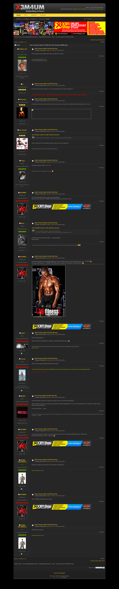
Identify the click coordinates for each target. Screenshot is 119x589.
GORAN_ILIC (23, 49)
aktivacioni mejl (99, 9)
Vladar (23, 333)
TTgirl (23, 160)
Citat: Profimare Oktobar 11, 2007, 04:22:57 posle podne (45, 134)
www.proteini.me (35, 347)
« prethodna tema (94, 39)
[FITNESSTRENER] (21, 489)
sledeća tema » (101, 39)
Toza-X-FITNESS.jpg (37, 316)
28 (25, 42)
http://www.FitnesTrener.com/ (38, 470)
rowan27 (47, 19)
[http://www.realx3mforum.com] (21, 391)
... (24, 42)
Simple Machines (65, 576)
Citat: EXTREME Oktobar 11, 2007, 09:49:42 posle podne (45, 228)
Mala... (23, 223)
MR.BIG (23, 396)
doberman (23, 99)
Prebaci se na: (92, 567)
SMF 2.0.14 (52, 576)
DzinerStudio (63, 577)
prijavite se (76, 9)
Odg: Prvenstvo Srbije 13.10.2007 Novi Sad (46, 48)
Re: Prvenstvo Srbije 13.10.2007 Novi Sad (46, 395)
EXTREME (23, 192)
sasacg (23, 359)
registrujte (83, 9)
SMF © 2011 (58, 576)
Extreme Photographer (59, 573)
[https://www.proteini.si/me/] (21, 354)
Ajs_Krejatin (23, 130)
